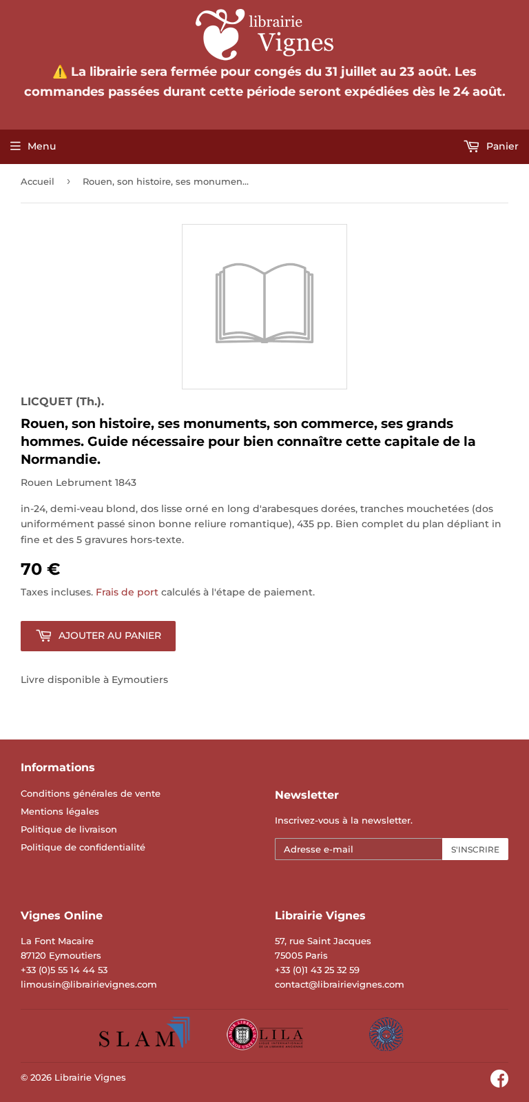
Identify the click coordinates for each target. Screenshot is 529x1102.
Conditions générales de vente (90, 793)
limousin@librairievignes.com (89, 984)
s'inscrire (475, 849)
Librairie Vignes (90, 1077)
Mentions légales (60, 811)
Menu (42, 146)
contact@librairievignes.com (339, 984)
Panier (501, 146)
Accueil (37, 181)
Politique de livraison (69, 829)
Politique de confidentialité (83, 847)
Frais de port (127, 592)
